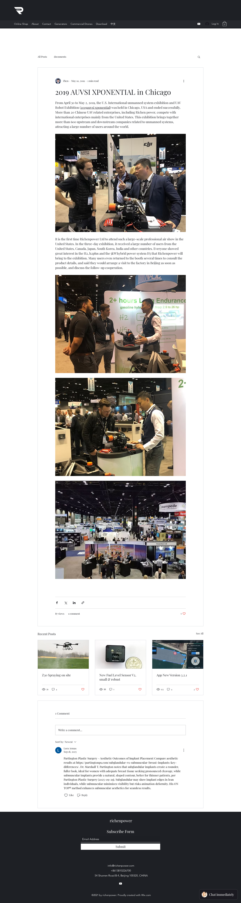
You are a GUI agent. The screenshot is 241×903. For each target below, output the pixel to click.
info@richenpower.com (121, 865)
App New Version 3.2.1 (171, 675)
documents (60, 56)
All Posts (42, 56)
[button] (81, 24)
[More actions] (184, 81)
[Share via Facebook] (57, 602)
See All (199, 633)
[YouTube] (199, 24)
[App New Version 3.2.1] (177, 654)
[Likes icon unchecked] (66, 795)
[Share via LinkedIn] (74, 602)
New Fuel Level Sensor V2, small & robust (117, 677)
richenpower (121, 820)
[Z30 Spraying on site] (63, 654)
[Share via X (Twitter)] (65, 602)
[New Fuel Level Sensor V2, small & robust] (120, 654)
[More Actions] (184, 750)
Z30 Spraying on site (56, 675)
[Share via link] (83, 602)
